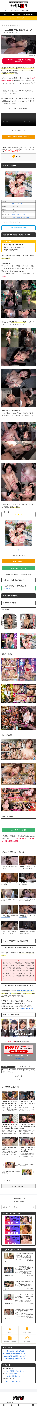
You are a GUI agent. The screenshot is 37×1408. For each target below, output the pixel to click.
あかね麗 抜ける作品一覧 (18, 830)
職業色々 (14, 214)
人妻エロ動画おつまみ (11, 1373)
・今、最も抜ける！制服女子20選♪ (14, 1351)
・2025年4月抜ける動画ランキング (14, 1359)
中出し (27, 217)
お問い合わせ (9, 1402)
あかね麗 (7, 588)
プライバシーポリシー (27, 1402)
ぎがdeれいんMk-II (17, 203)
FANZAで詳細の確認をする (18, 227)
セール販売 (13, 993)
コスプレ (23, 217)
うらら (13, 201)
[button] (33, 1207)
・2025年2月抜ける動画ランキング (14, 1353)
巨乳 (18, 214)
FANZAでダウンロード (18, 561)
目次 (16, 156)
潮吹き (18, 217)
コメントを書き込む (18, 1186)
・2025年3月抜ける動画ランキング (14, 1356)
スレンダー (23, 214)
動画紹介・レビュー (8, 1067)
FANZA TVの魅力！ (18, 1058)
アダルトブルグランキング (12, 1381)
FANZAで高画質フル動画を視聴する (18, 136)
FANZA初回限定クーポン (25, 990)
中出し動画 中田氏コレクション (14, 1376)
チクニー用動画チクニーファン (14, 1371)
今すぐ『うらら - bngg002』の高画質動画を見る (18, 60)
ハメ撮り (14, 217)
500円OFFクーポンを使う (18, 568)
